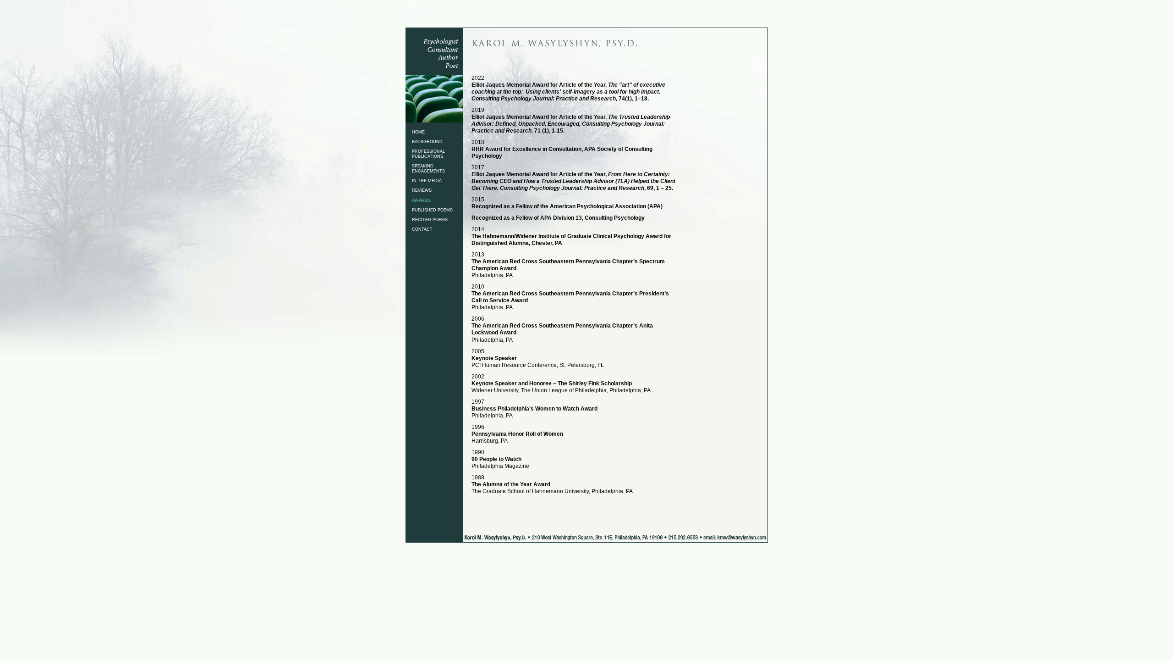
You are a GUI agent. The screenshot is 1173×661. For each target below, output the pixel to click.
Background (427, 141)
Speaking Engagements (428, 168)
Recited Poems (430, 219)
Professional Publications (428, 154)
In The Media (427, 180)
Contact (422, 229)
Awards (421, 200)
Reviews (422, 190)
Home (418, 132)
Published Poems (432, 210)
